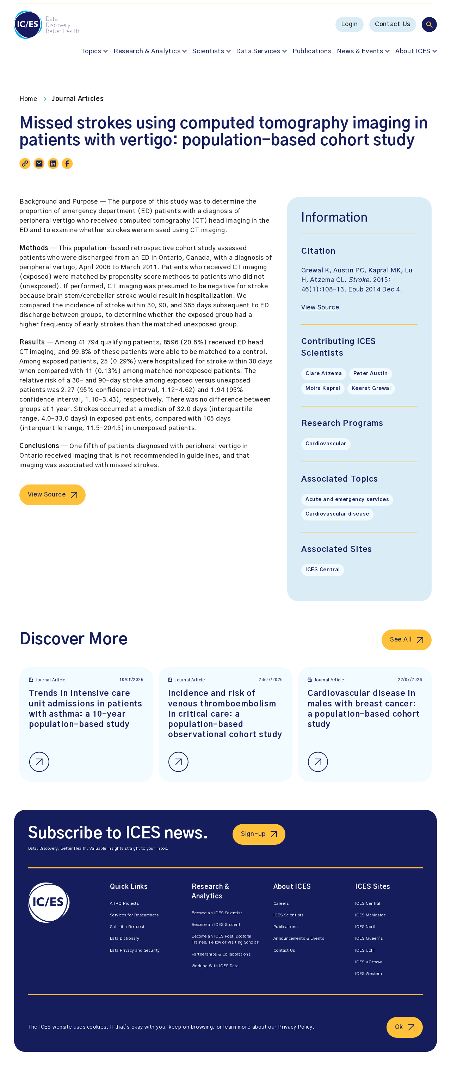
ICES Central (322, 569)
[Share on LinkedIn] (53, 163)
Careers (281, 903)
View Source (47, 495)
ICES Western (368, 974)
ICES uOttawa (369, 962)
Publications (312, 51)
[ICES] (62, 931)
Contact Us (392, 24)
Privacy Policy (295, 1027)
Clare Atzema (323, 373)
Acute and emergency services (347, 499)
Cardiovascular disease (337, 514)
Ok (399, 1027)
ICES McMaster (370, 915)
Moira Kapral (322, 388)
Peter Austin (370, 373)
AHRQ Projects (124, 903)
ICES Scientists (288, 915)
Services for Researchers (134, 915)
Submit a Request (127, 927)
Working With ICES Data (215, 966)
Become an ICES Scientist (217, 913)
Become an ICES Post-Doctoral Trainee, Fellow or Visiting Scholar (225, 939)
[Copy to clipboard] (25, 163)
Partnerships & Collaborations (221, 954)
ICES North (366, 927)
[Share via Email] (39, 163)
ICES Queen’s (369, 938)
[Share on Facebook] (67, 163)
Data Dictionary (125, 938)
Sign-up (253, 834)
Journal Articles (77, 99)
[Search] (429, 24)
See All (401, 640)
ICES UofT (365, 950)
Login (349, 24)
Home (28, 99)
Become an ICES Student (216, 925)
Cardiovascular (325, 443)
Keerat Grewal (371, 388)
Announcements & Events (298, 938)
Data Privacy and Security (135, 950)
